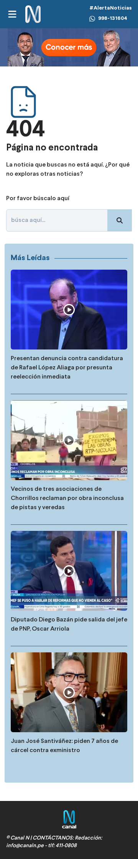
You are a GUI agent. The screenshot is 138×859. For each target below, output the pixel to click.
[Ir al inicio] (33, 14)
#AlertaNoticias (110, 8)
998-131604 (112, 18)
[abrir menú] (12, 14)
